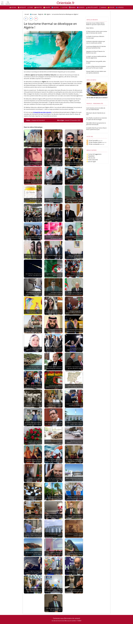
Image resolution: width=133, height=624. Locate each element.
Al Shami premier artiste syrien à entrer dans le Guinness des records (96, 32)
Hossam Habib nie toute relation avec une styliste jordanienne (96, 72)
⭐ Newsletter (90, 156)
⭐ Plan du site (90, 158)
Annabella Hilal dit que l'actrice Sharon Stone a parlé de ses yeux (96, 128)
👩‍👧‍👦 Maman (72, 7)
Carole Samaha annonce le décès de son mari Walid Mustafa (95, 108)
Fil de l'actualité (93, 140)
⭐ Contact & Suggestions (93, 154)
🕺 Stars (30, 7)
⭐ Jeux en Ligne (91, 161)
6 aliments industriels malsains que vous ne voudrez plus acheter (95, 42)
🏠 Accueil (12, 7)
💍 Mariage (102, 7)
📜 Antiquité (22, 7)
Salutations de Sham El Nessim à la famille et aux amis (95, 52)
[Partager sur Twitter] (31, 19)
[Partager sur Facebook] (26, 19)
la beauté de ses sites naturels (42, 112)
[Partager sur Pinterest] (36, 19)
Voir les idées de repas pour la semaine (97, 97)
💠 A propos (120, 7)
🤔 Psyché (111, 7)
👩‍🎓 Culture (63, 7)
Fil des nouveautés (94, 144)
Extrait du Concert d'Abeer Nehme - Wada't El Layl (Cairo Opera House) (95, 23)
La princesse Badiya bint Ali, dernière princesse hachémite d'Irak (96, 47)
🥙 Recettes (38, 7)
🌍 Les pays (55, 7)
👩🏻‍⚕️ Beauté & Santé (92, 7)
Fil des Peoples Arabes (95, 142)
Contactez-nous (58, 618)
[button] (2, 3)
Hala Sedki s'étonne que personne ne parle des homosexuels (96, 123)
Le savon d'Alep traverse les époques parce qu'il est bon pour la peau (96, 67)
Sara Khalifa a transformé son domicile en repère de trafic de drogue (96, 118)
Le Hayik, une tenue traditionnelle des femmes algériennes (96, 57)
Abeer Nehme (90, 28)
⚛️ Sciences (80, 7)
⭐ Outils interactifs (92, 160)
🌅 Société (46, 7)
